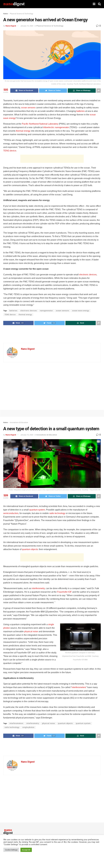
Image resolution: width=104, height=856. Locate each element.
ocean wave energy (80, 311)
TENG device (9, 151)
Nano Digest (11, 26)
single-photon (28, 727)
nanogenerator (46, 311)
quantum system (37, 510)
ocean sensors (28, 107)
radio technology (57, 513)
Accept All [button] (26, 850)
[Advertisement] (52, 159)
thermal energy (23, 131)
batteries (80, 111)
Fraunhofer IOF (64, 592)
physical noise (31, 631)
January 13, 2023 (26, 26)
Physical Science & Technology (21, 14)
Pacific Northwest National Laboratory (40, 124)
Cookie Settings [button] (11, 850)
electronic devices (88, 274)
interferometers (79, 687)
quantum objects (30, 549)
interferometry (38, 588)
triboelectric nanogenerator (56, 127)
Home (5, 14)
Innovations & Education (19, 422)
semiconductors (10, 513)
